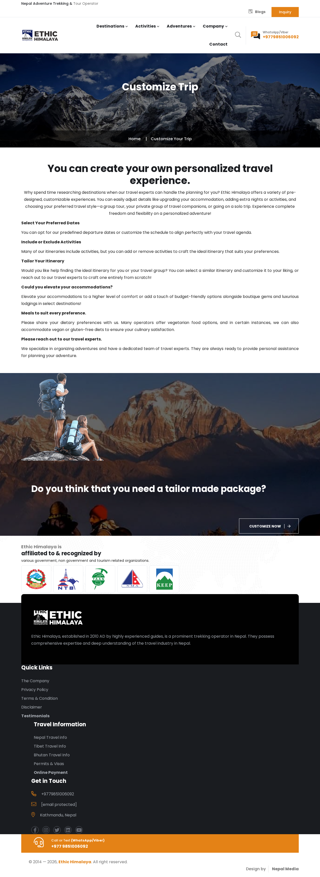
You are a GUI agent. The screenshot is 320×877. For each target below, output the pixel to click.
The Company (35, 681)
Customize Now (265, 526)
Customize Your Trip (171, 139)
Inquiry (285, 12)
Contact (218, 44)
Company (213, 26)
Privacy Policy (34, 689)
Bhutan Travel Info (52, 755)
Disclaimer (31, 707)
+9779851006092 (281, 37)
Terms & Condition (39, 698)
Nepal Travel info (50, 737)
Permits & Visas (49, 764)
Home (134, 139)
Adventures (179, 26)
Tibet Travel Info (50, 746)
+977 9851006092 (69, 846)
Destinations (110, 26)
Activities (145, 26)
